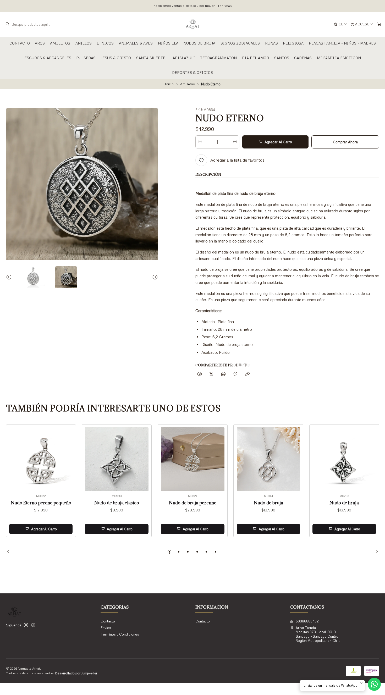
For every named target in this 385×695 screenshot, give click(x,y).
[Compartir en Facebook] (199, 374)
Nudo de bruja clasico (116, 503)
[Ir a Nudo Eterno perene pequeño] (41, 459)
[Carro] (379, 24)
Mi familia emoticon (339, 58)
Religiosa (293, 43)
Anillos (83, 43)
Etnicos (105, 43)
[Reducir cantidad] (200, 142)
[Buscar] (7, 24)
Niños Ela (168, 43)
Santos (281, 58)
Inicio (169, 84)
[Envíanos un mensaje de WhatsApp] (374, 684)
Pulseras (86, 58)
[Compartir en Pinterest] (235, 374)
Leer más (225, 6)
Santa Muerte (150, 58)
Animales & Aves (136, 43)
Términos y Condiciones (120, 634)
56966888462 (307, 621)
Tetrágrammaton (218, 58)
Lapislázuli (182, 58)
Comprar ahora (345, 142)
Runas (271, 43)
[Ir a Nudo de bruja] (268, 459)
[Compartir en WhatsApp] (223, 374)
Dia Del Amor (255, 58)
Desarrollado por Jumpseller (76, 673)
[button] (169, 552)
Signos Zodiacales (240, 43)
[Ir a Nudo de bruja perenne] (192, 459)
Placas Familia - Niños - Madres (342, 43)
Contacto (19, 43)
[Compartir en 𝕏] (211, 374)
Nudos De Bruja (199, 43)
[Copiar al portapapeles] (247, 374)
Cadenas (303, 58)
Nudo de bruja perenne (192, 503)
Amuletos (60, 43)
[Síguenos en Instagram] (26, 625)
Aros (40, 43)
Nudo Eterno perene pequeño (41, 503)
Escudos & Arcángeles (47, 58)
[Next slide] (154, 277)
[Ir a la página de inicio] (192, 24)
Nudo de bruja (268, 503)
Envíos (106, 628)
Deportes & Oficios (192, 72)
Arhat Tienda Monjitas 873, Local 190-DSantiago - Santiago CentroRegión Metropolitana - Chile (318, 634)
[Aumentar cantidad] (235, 142)
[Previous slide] (10, 277)
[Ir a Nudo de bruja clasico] (116, 459)
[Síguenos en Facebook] (33, 625)
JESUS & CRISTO (116, 58)
